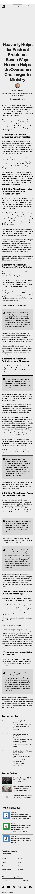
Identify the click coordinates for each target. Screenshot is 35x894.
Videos (4, 862)
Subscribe (25, 880)
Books (19, 862)
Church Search (6, 870)
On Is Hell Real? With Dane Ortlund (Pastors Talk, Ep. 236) (20, 815)
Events (4, 866)
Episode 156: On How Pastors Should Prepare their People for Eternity (21, 840)
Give (17, 6)
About (19, 866)
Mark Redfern (18, 90)
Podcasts (20, 858)
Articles (4, 858)
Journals (20, 870)
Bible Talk (13, 823)
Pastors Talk (13, 812)
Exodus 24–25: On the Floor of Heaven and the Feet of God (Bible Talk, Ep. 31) (20, 827)
